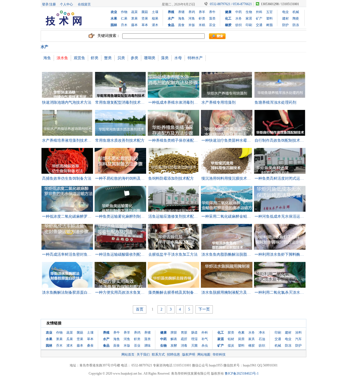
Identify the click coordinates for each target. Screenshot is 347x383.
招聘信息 (173, 354)
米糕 (202, 25)
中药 (238, 12)
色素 (241, 332)
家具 (251, 339)
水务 (238, 18)
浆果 (134, 18)
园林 (114, 25)
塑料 (269, 18)
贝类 (121, 58)
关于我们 (143, 354)
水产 (171, 18)
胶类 (231, 332)
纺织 (238, 25)
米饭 (191, 25)
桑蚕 (90, 345)
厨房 (241, 339)
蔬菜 (134, 12)
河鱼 (191, 18)
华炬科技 (219, 354)
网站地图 (203, 354)
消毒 (184, 345)
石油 (262, 339)
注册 (52, 4)
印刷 (249, 25)
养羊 (202, 12)
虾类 (202, 18)
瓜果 (69, 339)
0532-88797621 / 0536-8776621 (231, 4)
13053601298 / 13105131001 (280, 4)
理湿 (194, 339)
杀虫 (204, 345)
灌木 (155, 25)
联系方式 (158, 354)
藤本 (134, 25)
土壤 (155, 12)
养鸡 (191, 12)
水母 (178, 58)
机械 (296, 12)
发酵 (174, 345)
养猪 (181, 12)
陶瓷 (296, 18)
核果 (155, 18)
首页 (139, 309)
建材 (285, 18)
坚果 (145, 18)
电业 (285, 12)
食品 (171, 25)
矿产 (259, 18)
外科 (259, 12)
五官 (269, 12)
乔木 (124, 25)
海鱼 (181, 18)
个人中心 (66, 4)
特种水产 (195, 58)
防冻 (296, 25)
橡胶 (228, 25)
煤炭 (231, 345)
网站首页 (127, 354)
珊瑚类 (149, 58)
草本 (145, 25)
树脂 (269, 25)
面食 (181, 25)
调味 (147, 345)
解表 (174, 339)
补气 (204, 339)
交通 (259, 25)
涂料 (298, 332)
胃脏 (184, 332)
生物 (249, 12)
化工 (228, 18)
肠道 (194, 332)
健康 (228, 12)
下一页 (204, 309)
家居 (249, 18)
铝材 (231, 339)
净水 (262, 332)
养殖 (171, 12)
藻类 (212, 18)
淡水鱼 (62, 58)
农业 (114, 12)
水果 (114, 18)
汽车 (298, 339)
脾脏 (174, 332)
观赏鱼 (79, 58)
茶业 (212, 25)
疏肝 (184, 339)
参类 (134, 58)
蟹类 (108, 58)
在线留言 (84, 4)
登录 (45, 4)
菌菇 (145, 12)
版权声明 (188, 354)
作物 (124, 12)
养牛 (212, 12)
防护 (285, 25)
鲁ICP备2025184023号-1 (242, 373)
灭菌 (194, 345)
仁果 (124, 18)
